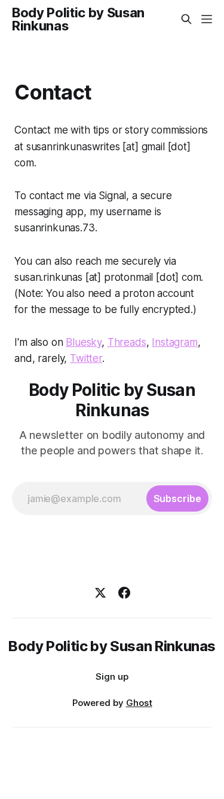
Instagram (174, 342)
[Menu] (206, 19)
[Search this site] (186, 19)
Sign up (112, 676)
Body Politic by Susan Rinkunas (78, 19)
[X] (100, 593)
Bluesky (84, 342)
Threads (127, 342)
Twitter (86, 358)
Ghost (139, 702)
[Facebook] (124, 593)
